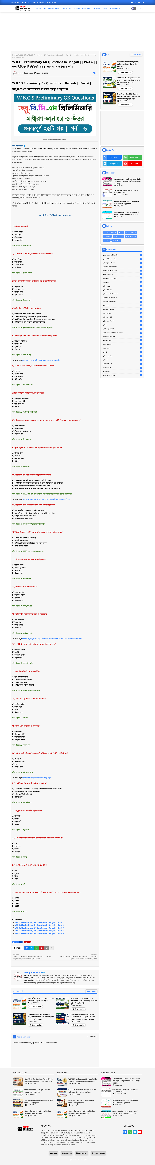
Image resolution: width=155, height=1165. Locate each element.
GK (44, 8)
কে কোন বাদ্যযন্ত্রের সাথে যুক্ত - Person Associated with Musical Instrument (52, 638)
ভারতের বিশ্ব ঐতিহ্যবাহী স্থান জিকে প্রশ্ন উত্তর (36, 777)
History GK (123, 317)
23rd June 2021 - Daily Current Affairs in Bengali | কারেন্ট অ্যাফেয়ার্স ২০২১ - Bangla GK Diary (127, 181)
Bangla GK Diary (33, 972)
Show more (91, 991)
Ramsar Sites (123, 356)
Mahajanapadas (123, 329)
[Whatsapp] (36, 948)
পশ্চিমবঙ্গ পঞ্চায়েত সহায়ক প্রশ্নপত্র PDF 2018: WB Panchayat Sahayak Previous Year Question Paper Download (83, 1016)
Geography (86, 8)
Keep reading (37, 1006)
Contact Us (27, 2)
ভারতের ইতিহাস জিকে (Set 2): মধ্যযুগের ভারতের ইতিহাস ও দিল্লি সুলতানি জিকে (81, 1101)
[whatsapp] (135, 2)
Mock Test (67, 8)
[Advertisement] (77, 31)
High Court (123, 313)
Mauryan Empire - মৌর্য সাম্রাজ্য (123, 333)
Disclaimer (52, 2)
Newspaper (123, 340)
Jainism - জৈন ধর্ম (123, 321)
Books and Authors (123, 267)
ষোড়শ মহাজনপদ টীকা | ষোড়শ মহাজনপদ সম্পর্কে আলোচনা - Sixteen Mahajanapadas (126, 213)
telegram (114, 163)
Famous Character (123, 298)
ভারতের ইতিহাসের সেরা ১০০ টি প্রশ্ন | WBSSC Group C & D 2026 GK (37, 1091)
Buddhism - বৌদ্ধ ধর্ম (123, 271)
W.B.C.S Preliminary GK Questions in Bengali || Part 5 (39, 933)
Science (97, 8)
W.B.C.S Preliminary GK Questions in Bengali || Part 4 (39, 930)
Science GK (123, 364)
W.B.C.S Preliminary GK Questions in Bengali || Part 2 (39, 925)
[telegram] (139, 2)
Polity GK (123, 348)
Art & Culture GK (123, 259)
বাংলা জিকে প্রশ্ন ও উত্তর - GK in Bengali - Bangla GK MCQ (126, 191)
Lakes (123, 325)
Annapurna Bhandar (123, 255)
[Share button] (51, 948)
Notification (115, 8)
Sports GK (123, 368)
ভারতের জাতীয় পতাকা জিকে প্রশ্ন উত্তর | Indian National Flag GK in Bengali (41, 999)
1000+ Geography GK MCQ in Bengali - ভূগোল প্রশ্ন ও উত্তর (46, 499)
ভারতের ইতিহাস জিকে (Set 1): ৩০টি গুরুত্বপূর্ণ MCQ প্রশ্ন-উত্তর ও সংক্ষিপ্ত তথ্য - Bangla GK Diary (38, 1080)
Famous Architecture (123, 294)
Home (38, 8)
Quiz (123, 352)
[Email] (46, 948)
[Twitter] (31, 948)
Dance (123, 282)
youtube (134, 163)
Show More (136, 54)
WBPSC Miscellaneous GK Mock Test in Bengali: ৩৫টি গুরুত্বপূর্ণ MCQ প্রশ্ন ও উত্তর (82, 1080)
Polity (104, 8)
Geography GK (123, 309)
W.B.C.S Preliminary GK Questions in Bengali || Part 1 (39, 922)
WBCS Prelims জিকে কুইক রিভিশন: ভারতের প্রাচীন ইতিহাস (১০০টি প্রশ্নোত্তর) (38, 1101)
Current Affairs (54, 8)
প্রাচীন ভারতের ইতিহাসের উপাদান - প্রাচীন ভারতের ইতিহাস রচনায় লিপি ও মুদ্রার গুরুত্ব (126, 202)
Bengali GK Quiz (123, 263)
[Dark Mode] (141, 8)
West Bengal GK (123, 375)
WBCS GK (22, 55)
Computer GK (123, 274)
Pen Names (123, 344)
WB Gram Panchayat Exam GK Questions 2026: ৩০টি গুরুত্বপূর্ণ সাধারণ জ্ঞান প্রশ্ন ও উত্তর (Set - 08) (83, 1000)
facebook (114, 157)
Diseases (123, 286)
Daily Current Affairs (123, 278)
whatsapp (134, 157)
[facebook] (132, 2)
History (77, 8)
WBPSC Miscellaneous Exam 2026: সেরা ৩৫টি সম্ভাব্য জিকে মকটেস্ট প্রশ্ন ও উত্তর (82, 1091)
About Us (16, 2)
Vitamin (123, 371)
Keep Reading (126, 72)
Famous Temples (123, 302)
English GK (123, 290)
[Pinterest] (41, 948)
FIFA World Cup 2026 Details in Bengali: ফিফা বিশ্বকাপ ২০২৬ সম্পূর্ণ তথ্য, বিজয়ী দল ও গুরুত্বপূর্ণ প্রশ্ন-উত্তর (41, 1016)
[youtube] (142, 2)
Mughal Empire (123, 337)
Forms (123, 305)
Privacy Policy (40, 2)
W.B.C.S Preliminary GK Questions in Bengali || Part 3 (39, 928)
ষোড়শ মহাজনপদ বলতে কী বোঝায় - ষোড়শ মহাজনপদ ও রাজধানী (41, 360)
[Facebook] (26, 948)
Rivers (123, 360)
